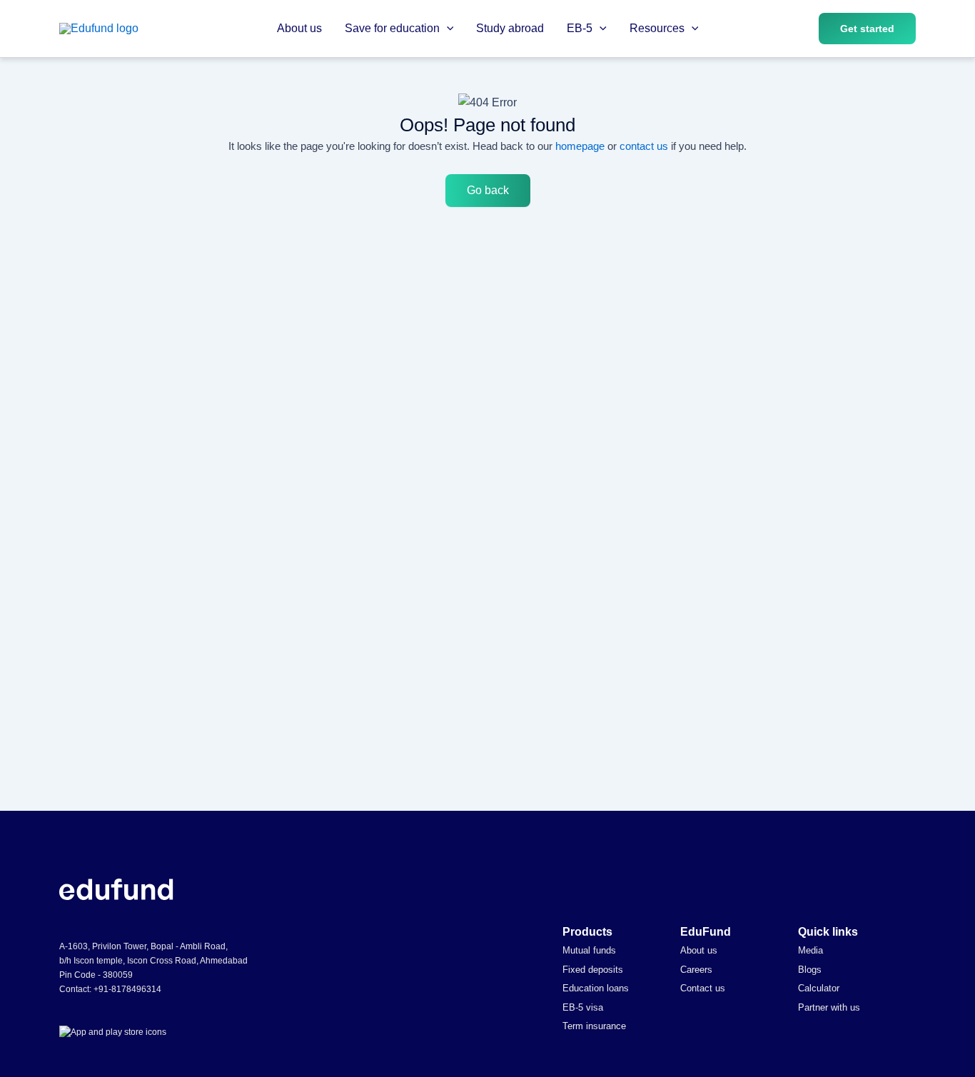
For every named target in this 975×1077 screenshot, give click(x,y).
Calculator (818, 988)
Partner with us (829, 1007)
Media (810, 950)
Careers (696, 969)
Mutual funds (589, 950)
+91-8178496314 (127, 989)
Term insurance (594, 1026)
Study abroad (510, 28)
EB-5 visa (582, 1007)
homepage (580, 146)
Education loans (595, 988)
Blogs (810, 969)
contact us (644, 146)
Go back (488, 190)
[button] (447, 28)
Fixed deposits (592, 969)
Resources (657, 28)
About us (299, 28)
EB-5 (579, 28)
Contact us (702, 988)
